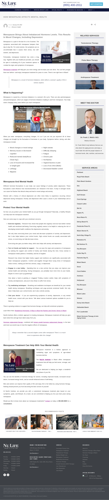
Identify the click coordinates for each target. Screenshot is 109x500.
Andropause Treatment (62, 450)
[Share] (95, 25)
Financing (85, 457)
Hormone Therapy (61, 461)
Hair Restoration (60, 468)
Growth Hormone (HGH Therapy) (65, 464)
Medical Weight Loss (61, 455)
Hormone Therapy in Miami (90, 452)
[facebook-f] (4, 475)
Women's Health (16, 27)
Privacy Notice (33, 496)
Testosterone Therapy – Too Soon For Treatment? (48, 431)
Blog (84, 461)
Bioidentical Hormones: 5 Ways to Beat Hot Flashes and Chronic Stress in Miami (40, 311)
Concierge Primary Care (62, 448)
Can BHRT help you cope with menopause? (20, 431)
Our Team (85, 455)
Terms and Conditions (42, 496)
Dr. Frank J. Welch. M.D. (89, 137)
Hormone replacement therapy (13, 322)
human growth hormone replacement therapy (48, 322)
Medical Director (89, 141)
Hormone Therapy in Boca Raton (91, 450)
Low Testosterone (61, 466)
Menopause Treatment (62, 457)
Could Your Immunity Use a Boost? (94, 431)
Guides (84, 464)
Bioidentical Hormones (62, 459)
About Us (85, 448)
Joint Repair (59, 470)
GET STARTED (96, 4)
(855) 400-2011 (72, 5)
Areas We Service (87, 466)
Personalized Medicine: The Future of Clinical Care (74, 431)
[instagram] (8, 475)
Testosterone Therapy (62, 452)
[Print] (92, 25)
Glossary (85, 459)
